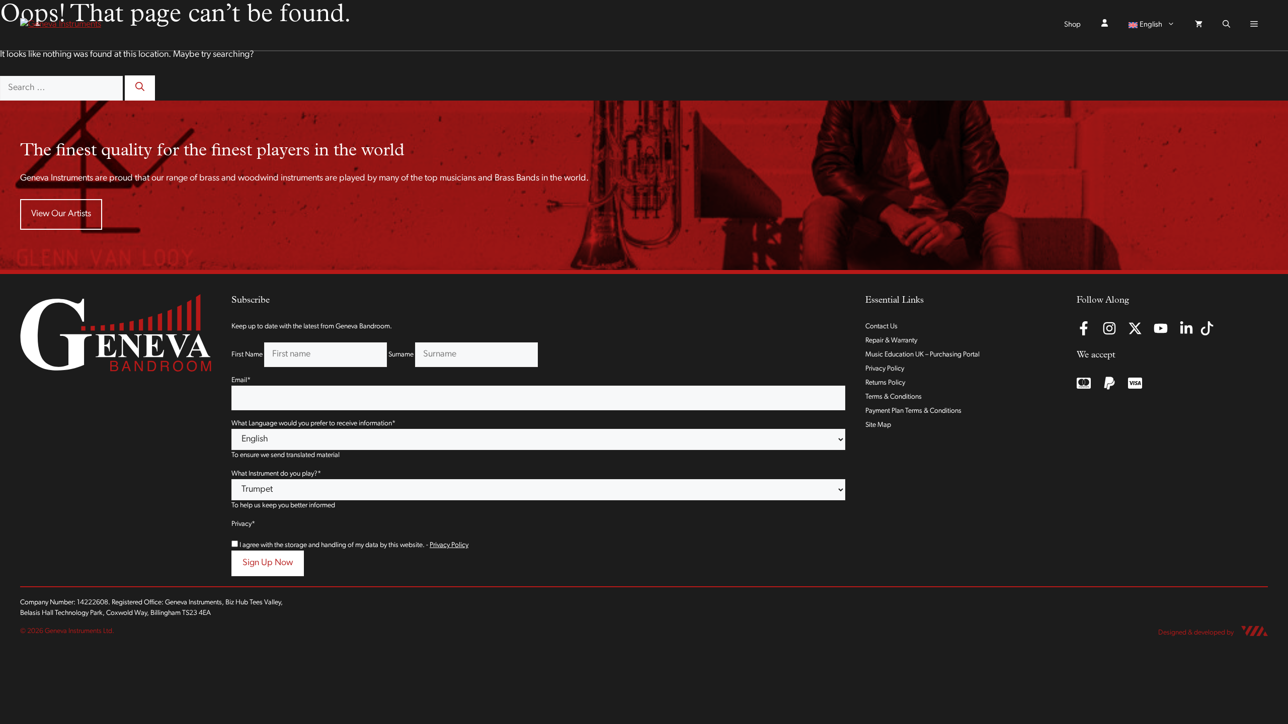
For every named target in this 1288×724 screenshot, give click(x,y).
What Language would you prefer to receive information (313, 423)
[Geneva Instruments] (60, 25)
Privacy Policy (449, 545)
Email (241, 380)
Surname (401, 354)
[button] (1226, 25)
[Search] (140, 88)
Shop (1072, 25)
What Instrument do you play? (276, 474)
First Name (247, 354)
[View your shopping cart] (1199, 25)
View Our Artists (61, 214)
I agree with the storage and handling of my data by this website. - (353, 545)
